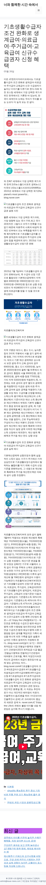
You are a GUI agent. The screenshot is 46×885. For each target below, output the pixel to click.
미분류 (10, 786)
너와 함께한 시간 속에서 (21, 4)
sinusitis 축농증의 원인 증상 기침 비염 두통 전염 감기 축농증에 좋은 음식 (22, 794)
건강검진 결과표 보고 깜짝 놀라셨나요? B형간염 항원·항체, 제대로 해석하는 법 (22, 848)
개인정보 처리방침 (29, 881)
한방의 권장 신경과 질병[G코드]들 (24, 802)
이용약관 (42, 881)
